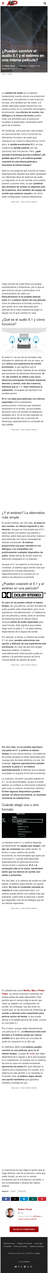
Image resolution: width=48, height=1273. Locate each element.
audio (32, 1053)
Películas (22, 1191)
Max (33, 990)
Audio (13, 1191)
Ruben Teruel (10, 66)
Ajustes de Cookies (37, 1246)
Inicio (3, 74)
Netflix (26, 990)
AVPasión (26, 1262)
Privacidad (7, 1246)
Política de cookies (20, 1246)
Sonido (9, 74)
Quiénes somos (9, 1243)
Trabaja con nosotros (24, 1243)
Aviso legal (38, 1243)
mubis (37, 1253)
